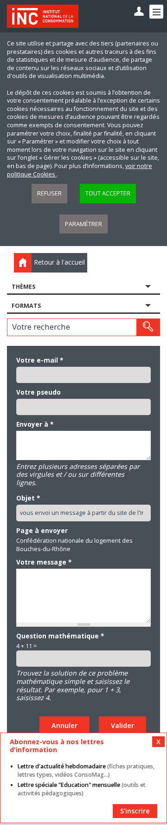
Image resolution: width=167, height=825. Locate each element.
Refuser (49, 193)
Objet (28, 498)
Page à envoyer (42, 530)
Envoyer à (34, 424)
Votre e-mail (39, 360)
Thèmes (23, 287)
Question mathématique (60, 636)
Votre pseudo (38, 392)
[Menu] (156, 12)
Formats (26, 306)
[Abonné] (139, 12)
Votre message (43, 562)
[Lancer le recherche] (148, 327)
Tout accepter (107, 193)
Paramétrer (83, 224)
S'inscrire (135, 810)
